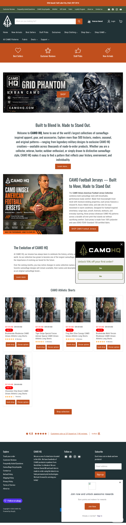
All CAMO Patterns (10, 39)
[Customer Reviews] (48, 53)
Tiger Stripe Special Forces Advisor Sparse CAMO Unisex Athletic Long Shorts (46, 336)
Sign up (100, 474)
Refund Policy (8, 474)
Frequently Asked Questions (26, 9)
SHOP (63, 94)
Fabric (70, 9)
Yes (100, 268)
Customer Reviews (9, 9)
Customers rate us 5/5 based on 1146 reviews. (69, 434)
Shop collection (63, 412)
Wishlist (54, 9)
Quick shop (10, 344)
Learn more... (63, 166)
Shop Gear (85, 32)
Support (44, 39)
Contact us (99, 9)
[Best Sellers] (18, 53)
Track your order (9, 456)
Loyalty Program (80, 9)
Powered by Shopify (9, 511)
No (100, 276)
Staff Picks (43, 32)
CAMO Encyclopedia (43, 9)
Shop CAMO (100, 32)
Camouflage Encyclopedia (12, 467)
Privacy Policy (8, 481)
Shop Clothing (70, 32)
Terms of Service (9, 485)
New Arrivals (17, 32)
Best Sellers (31, 32)
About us (90, 9)
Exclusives (56, 32)
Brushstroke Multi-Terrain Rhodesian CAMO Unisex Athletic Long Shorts (106, 336)
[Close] (122, 244)
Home (5, 32)
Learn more (21, 277)
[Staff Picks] (78, 53)
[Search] (79, 21)
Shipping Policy (8, 478)
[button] (112, 21)
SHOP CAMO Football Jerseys (83, 229)
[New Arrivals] (108, 53)
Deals (33, 39)
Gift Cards (63, 9)
